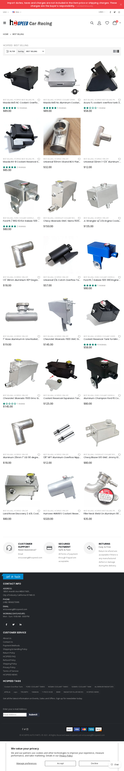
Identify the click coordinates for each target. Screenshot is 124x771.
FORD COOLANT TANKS (35, 687)
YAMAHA (35, 692)
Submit (33, 714)
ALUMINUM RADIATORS (104, 687)
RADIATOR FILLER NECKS (73, 692)
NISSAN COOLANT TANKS (58, 687)
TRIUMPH (24, 692)
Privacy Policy (66, 755)
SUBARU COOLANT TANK (81, 687)
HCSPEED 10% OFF (61, 159)
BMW (58, 692)
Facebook (6, 625)
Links (101, 12)
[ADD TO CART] (35, 63)
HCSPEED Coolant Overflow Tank (68, 100)
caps (15, 692)
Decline (94, 763)
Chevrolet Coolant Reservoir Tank (69, 218)
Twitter (13, 625)
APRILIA (7, 692)
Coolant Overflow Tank (13, 687)
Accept (60, 763)
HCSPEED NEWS (92, 692)
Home (5, 34)
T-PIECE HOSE (47, 692)
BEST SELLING (8, 100)
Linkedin (21, 625)
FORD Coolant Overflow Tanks (27, 218)
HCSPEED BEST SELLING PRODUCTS (27, 100)
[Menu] (4, 23)
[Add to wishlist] (38, 100)
